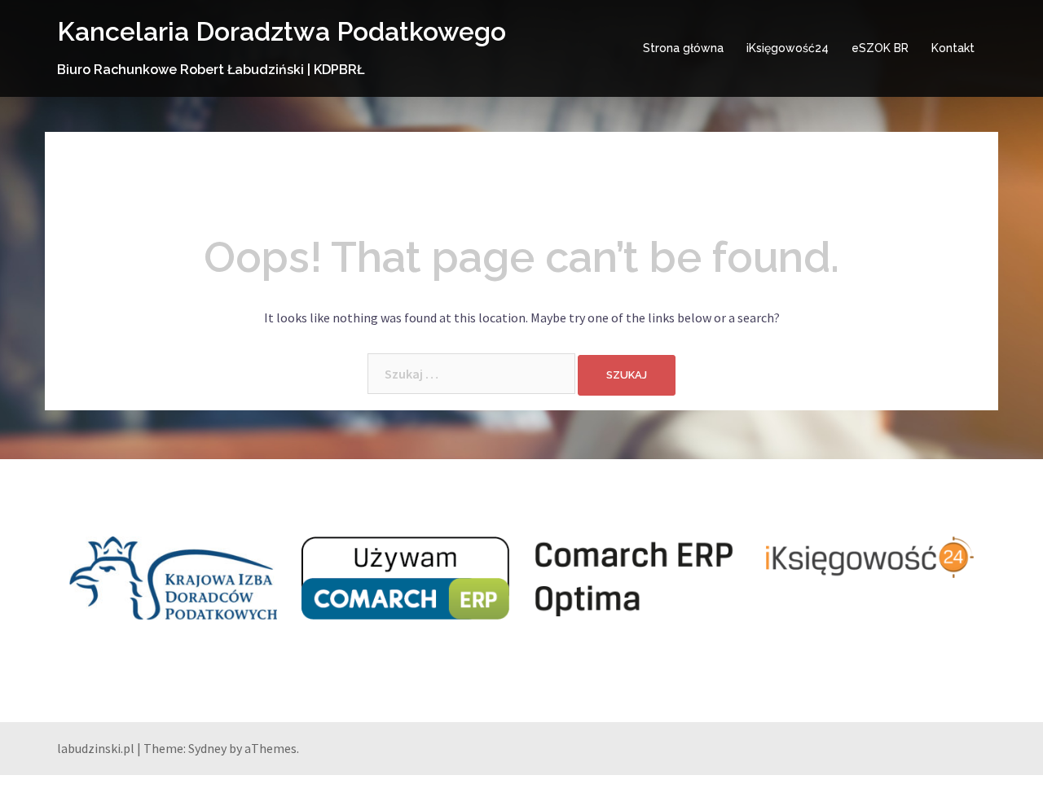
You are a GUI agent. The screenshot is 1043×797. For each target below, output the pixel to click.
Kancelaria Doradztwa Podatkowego (281, 31)
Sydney (207, 748)
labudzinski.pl (95, 748)
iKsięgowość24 (787, 48)
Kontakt (953, 48)
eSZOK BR (880, 48)
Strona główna (683, 48)
